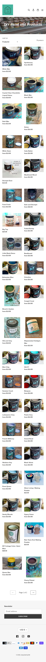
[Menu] (42, 10)
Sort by (5, 38)
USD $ (22, 630)
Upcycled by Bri (25, 655)
